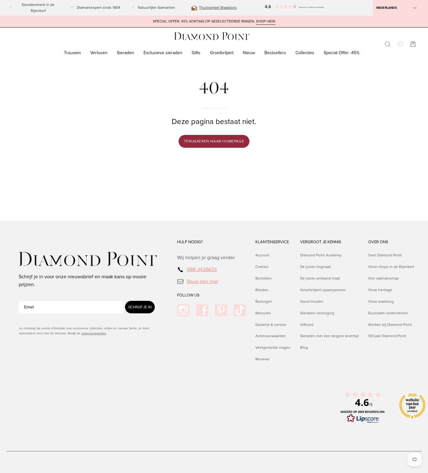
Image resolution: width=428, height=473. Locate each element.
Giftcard (306, 324)
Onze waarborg (381, 301)
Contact (262, 267)
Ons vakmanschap (383, 278)
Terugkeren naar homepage (214, 141)
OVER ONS (378, 241)
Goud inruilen (311, 301)
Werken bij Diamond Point (390, 324)
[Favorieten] (400, 44)
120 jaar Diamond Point (387, 336)
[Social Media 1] (183, 310)
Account (262, 255)
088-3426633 (202, 269)
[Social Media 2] (202, 310)
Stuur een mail (202, 281)
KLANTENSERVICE (272, 241)
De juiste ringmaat (315, 267)
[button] (278, 8)
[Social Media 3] (221, 310)
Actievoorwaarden (270, 336)
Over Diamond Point (385, 255)
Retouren (263, 313)
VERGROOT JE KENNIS (320, 241)
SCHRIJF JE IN (140, 307)
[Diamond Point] (211, 36)
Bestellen (263, 278)
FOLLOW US (188, 295)
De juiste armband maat (320, 278)
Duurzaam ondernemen (388, 313)
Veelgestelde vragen (272, 347)
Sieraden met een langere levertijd (329, 336)
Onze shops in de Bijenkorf (391, 267)
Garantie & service (270, 324)
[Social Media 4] (239, 310)
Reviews (262, 359)
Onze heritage (380, 290)
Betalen (262, 290)
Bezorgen (263, 301)
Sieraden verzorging (317, 313)
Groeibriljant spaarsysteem (323, 290)
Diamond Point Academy (321, 255)
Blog (304, 347)
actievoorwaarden (93, 333)
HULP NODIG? (190, 241)
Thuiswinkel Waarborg (218, 7)
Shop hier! (265, 21)
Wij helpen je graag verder (206, 257)
